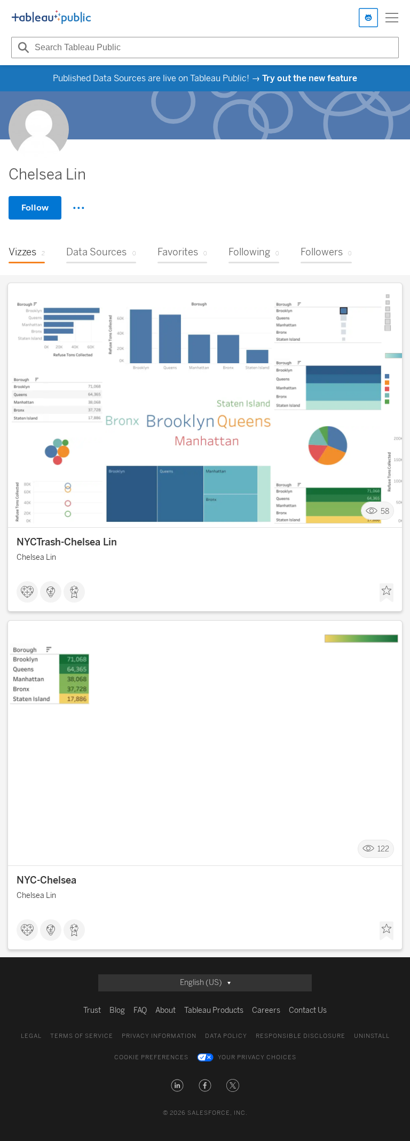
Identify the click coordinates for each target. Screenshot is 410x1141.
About (165, 1010)
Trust (92, 1010)
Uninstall (372, 1036)
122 (383, 849)
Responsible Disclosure (300, 1036)
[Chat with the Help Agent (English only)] (368, 17)
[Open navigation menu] (391, 18)
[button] (177, 1085)
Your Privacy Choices (257, 1057)
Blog (117, 1010)
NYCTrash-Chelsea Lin (67, 542)
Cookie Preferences (151, 1057)
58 (385, 510)
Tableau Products (213, 1010)
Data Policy (226, 1036)
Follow (35, 207)
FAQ (140, 1010)
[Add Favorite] (386, 593)
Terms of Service (81, 1036)
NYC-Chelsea (46, 880)
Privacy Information (159, 1036)
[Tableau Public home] (51, 18)
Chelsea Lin (36, 557)
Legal (31, 1036)
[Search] (22, 47)
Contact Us (308, 1010)
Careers (266, 1010)
